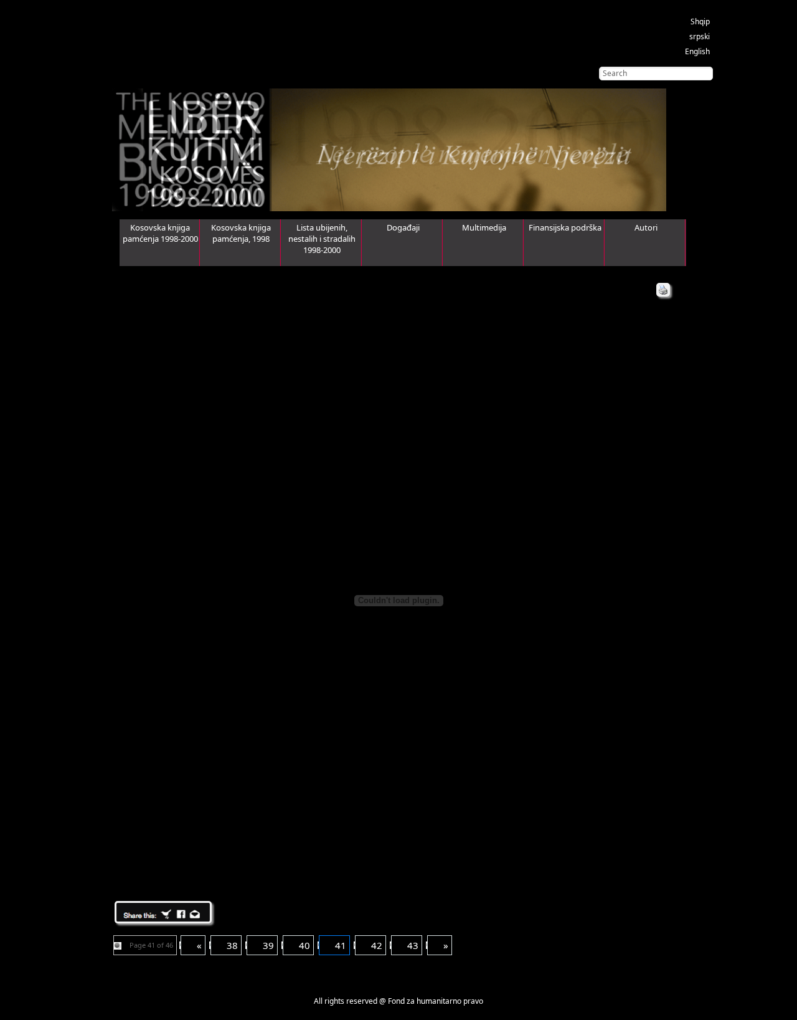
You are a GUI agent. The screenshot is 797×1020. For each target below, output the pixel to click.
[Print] (663, 290)
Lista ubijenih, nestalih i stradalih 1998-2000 (322, 238)
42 (376, 945)
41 (340, 945)
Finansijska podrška (565, 227)
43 (412, 945)
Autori (646, 227)
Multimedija (484, 227)
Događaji (403, 227)
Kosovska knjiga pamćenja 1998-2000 (160, 233)
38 (232, 945)
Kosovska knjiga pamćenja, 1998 (241, 233)
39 (268, 945)
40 (304, 945)
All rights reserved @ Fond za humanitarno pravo (398, 1001)
